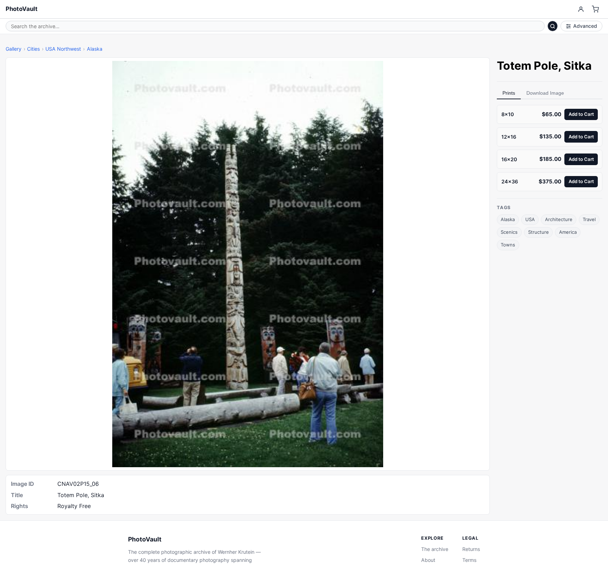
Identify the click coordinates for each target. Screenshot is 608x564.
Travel (589, 219)
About (428, 560)
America (568, 232)
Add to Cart (581, 114)
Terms (469, 560)
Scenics (509, 232)
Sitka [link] (578, 66)
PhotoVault (22, 8)
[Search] (552, 26)
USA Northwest (63, 49)
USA (530, 219)
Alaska (94, 49)
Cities (33, 49)
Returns (471, 549)
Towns (508, 244)
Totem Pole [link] (527, 66)
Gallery (13, 49)
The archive (434, 549)
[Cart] (595, 9)
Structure (538, 232)
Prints (508, 93)
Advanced (585, 26)
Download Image (545, 93)
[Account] (581, 9)
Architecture (558, 219)
